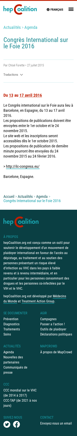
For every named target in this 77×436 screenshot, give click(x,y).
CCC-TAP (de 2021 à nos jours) (20, 403)
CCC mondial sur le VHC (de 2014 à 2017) (20, 392)
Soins (7, 334)
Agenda (30, 27)
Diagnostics (11, 324)
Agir (43, 313)
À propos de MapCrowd (56, 352)
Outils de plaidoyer (53, 329)
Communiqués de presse (15, 370)
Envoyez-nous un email (56, 423)
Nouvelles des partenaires (13, 359)
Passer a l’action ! (52, 324)
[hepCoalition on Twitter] (6, 424)
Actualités (12, 27)
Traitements (11, 329)
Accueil (8, 196)
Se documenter (15, 313)
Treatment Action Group (38, 301)
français (56, 9)
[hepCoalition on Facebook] (16, 424)
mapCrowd (48, 346)
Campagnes (48, 319)
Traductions (10, 75)
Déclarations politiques (56, 334)
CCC (6, 384)
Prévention (10, 319)
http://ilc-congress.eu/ (23, 166)
